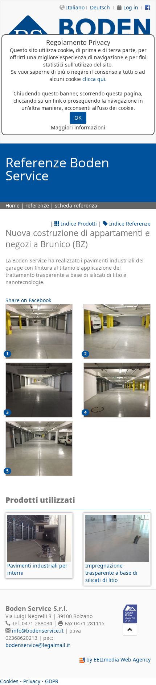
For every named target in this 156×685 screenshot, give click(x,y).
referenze (37, 205)
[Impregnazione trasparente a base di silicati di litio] (117, 538)
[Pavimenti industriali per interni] (39, 538)
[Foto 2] (39, 390)
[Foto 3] (117, 390)
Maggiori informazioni (78, 127)
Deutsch (100, 7)
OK (78, 117)
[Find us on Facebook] (147, 7)
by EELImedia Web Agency (118, 659)
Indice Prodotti (78, 223)
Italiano (75, 7)
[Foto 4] (39, 448)
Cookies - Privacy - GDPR (29, 681)
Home (12, 205)
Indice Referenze (129, 223)
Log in (130, 7)
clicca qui (93, 79)
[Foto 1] (117, 331)
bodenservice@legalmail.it (37, 645)
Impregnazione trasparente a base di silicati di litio (111, 572)
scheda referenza (76, 205)
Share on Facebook (28, 300)
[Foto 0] (39, 331)
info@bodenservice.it (37, 630)
